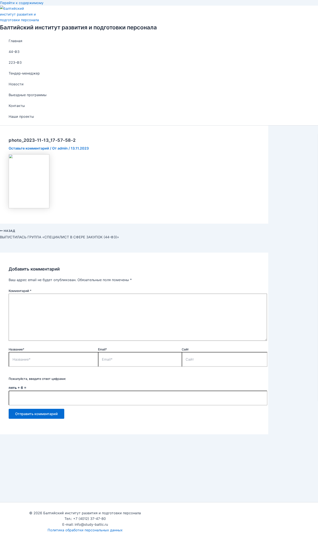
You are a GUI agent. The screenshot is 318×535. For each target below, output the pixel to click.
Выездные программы (28, 95)
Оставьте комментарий (29, 148)
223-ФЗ (15, 62)
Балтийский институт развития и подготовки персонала (78, 27)
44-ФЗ (14, 51)
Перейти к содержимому (21, 3)
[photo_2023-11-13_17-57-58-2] (29, 207)
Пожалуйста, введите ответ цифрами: (37, 379)
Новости (16, 84)
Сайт (185, 349)
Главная (15, 41)
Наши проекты (21, 116)
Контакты (17, 105)
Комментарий (20, 291)
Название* (16, 349)
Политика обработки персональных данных (85, 530)
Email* (102, 349)
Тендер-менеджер (24, 73)
